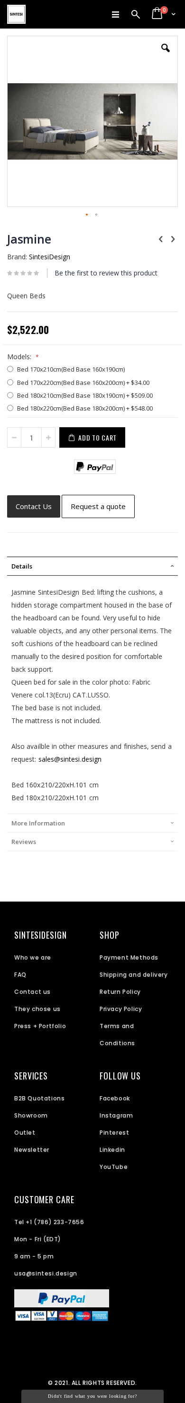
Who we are (32, 957)
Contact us (32, 992)
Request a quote (98, 506)
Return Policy (120, 992)
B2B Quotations (39, 1098)
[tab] (92, 566)
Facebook (115, 1098)
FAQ (20, 975)
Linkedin (112, 1150)
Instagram (116, 1115)
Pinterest (114, 1132)
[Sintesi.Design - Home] (16, 14)
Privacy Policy (121, 1009)
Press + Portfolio (40, 1026)
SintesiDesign (49, 256)
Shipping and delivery (134, 975)
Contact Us (34, 506)
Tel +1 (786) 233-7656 (49, 1222)
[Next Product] (172, 238)
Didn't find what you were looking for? (92, 1396)
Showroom (31, 1115)
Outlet (25, 1132)
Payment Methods (129, 957)
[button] (165, 55)
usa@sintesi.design (45, 1273)
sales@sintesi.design (70, 759)
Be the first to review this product (106, 272)
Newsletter (31, 1150)
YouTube (114, 1167)
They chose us (37, 1009)
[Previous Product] (161, 238)
